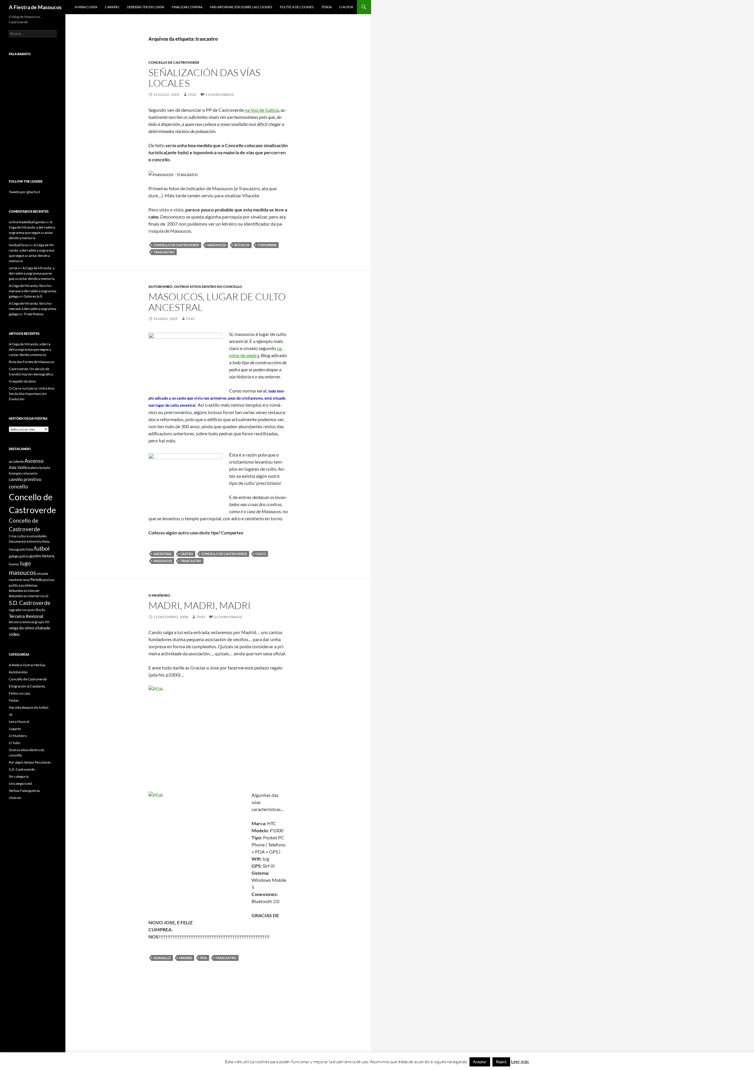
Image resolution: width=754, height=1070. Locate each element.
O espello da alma (22, 381)
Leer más (520, 1061)
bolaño (44, 467)
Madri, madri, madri (199, 605)
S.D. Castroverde (29, 602)
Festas (14, 700)
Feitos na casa (19, 693)
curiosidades (38, 536)
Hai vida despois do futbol (28, 707)
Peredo (36, 579)
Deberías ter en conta (145, 7)
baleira (33, 467)
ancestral (162, 554)
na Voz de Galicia (262, 110)
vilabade (42, 627)
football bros (19, 245)
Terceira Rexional (26, 616)
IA (10, 714)
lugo (25, 563)
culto (260, 554)
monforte (15, 580)
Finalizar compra (187, 7)
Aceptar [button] (480, 1061)
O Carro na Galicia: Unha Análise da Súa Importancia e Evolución (32, 393)
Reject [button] (501, 1061)
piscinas (48, 580)
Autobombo (160, 286)
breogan (15, 473)
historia (48, 556)
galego (14, 556)
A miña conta (86, 7)
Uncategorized (20, 783)
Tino (192, 94)
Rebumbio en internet (24, 591)
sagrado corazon (22, 610)
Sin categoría (19, 776)
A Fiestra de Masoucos (35, 7)
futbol (41, 548)
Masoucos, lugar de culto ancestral (217, 302)
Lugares (15, 728)
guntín (35, 555)
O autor (346, 7)
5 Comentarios (219, 94)
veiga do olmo (21, 627)
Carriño (112, 7)
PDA (203, 958)
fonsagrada (17, 549)
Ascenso (34, 460)
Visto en (15, 797)
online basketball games (27, 222)
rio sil (44, 596)
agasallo (162, 958)
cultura (22, 536)
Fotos (30, 549)
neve (26, 580)
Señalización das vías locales (204, 77)
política (14, 585)
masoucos (216, 245)
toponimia (267, 245)
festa (45, 541)
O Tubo (14, 743)
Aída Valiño (18, 467)
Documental (17, 541)
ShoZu (40, 610)
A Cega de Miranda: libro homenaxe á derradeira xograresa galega (32, 290)
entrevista (34, 541)
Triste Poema (33, 314)
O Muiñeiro (159, 595)
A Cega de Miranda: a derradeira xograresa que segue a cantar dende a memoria (31, 273)
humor (14, 564)
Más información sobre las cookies (241, 7)
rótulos (241, 245)
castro (186, 554)
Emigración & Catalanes (27, 686)
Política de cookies (297, 7)
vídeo (14, 634)
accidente (16, 461)
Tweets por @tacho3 (24, 192)
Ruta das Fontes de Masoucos (31, 362)
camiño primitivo (25, 479)
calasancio (29, 473)
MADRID (185, 958)
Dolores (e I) (33, 296)
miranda (42, 573)
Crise (12, 536)
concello (18, 486)
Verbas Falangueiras (24, 790)
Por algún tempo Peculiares (30, 762)
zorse (13, 268)
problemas (29, 585)
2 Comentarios (228, 617)
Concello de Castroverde (173, 62)
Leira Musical (19, 721)
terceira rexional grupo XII (29, 622)
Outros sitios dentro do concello (208, 286)
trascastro (164, 252)
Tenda (326, 7)
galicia (24, 556)
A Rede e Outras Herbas (27, 665)
